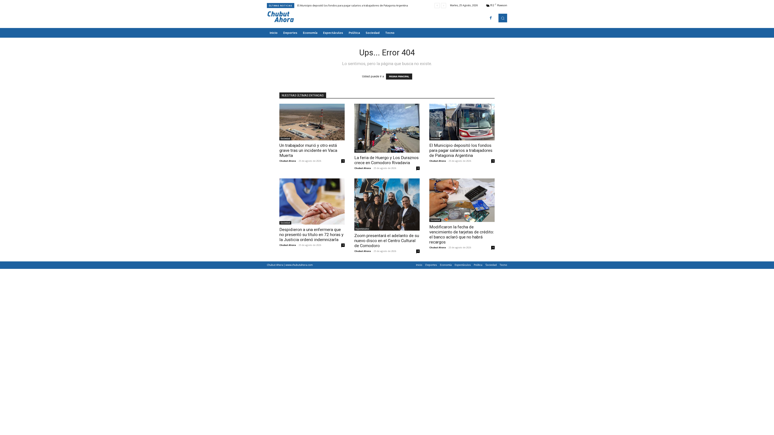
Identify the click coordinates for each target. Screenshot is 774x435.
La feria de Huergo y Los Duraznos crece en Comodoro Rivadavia (386, 160)
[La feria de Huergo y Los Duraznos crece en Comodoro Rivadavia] (387, 128)
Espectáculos (362, 228)
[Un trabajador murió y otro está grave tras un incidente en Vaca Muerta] (312, 122)
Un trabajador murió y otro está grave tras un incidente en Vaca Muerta (308, 150)
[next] (443, 5)
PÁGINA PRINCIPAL (399, 76)
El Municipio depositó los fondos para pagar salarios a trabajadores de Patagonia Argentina (352, 5)
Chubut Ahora (287, 160)
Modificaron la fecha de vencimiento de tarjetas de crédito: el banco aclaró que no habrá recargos (461, 234)
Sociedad (285, 138)
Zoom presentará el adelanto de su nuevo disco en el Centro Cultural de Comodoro (386, 240)
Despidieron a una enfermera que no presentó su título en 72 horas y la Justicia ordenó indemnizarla (311, 234)
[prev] (437, 5)
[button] (502, 18)
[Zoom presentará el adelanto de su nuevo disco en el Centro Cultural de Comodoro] (387, 204)
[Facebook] (490, 18)
